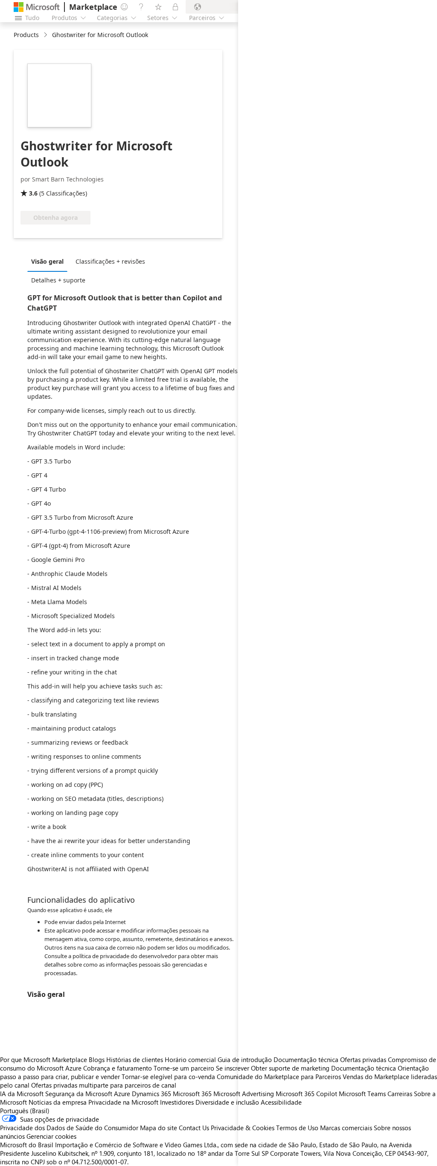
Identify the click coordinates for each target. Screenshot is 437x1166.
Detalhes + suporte (58, 280)
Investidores (177, 1102)
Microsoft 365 (192, 1093)
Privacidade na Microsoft (123, 1102)
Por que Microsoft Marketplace (43, 1059)
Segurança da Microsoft (78, 1093)
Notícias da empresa (58, 1102)
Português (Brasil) (25, 1110)
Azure (122, 1093)
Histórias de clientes (134, 1059)
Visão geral (47, 261)
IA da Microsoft (22, 1093)
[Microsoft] (37, 7)
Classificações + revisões (110, 261)
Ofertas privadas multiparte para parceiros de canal (103, 1085)
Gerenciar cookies (51, 1136)
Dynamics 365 (151, 1093)
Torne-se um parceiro (184, 1068)
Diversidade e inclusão (227, 1102)
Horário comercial (190, 1059)
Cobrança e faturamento (117, 1068)
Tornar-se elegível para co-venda (168, 1076)
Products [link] (26, 35)
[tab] (49, 261)
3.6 (33, 193)
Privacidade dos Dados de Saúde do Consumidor (69, 1127)
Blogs (97, 1059)
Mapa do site (158, 1127)
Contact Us (194, 1127)
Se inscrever (232, 1068)
